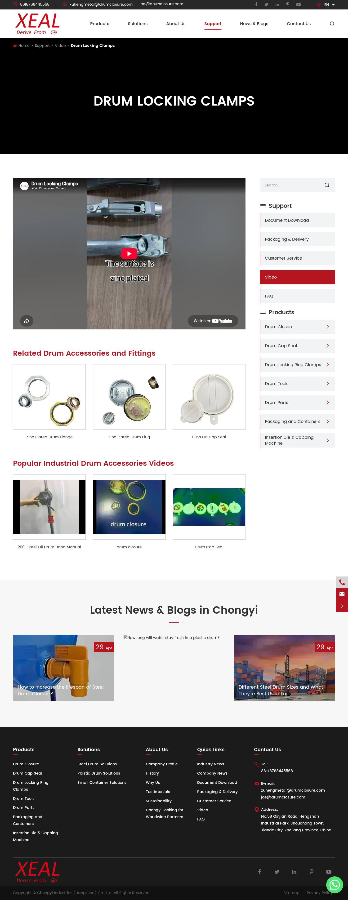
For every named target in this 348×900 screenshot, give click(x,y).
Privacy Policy (320, 893)
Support (213, 23)
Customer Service (283, 258)
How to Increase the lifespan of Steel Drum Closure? (61, 690)
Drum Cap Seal (209, 547)
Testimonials (158, 792)
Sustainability (159, 801)
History (152, 773)
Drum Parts (276, 402)
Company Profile (162, 764)
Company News (212, 773)
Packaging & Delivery (287, 239)
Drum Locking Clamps (93, 46)
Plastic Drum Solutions (98, 773)
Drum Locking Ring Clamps (293, 365)
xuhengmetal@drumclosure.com (97, 4)
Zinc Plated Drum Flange (49, 437)
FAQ (269, 296)
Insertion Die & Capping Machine (289, 440)
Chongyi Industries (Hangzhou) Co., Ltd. (74, 893)
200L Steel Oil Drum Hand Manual (49, 547)
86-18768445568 (277, 771)
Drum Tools (276, 383)
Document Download (287, 220)
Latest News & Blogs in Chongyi (174, 610)
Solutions (138, 23)
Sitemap (291, 893)
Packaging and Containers (292, 421)
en (326, 5)
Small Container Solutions (102, 783)
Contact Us (299, 23)
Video (60, 46)
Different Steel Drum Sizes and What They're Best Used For (281, 690)
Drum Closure (279, 327)
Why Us (153, 783)
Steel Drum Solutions (97, 764)
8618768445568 (31, 4)
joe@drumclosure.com (161, 4)
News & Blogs (254, 23)
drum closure (129, 547)
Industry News (210, 764)
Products (99, 23)
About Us (176, 23)
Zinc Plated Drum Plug (129, 437)
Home (24, 46)
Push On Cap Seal (209, 437)
